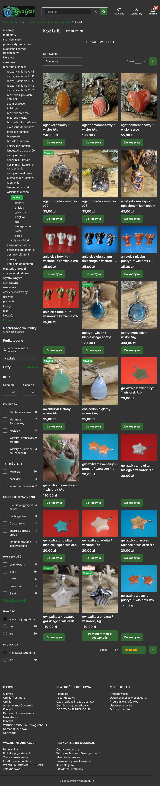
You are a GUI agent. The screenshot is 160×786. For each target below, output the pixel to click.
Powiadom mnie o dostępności (100, 635)
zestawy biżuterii (18, 254)
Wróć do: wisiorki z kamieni (18, 349)
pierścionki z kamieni (20, 177)
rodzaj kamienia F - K (20, 76)
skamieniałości (12, 39)
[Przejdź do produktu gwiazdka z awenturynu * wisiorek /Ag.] (61, 457)
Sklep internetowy (75, 780)
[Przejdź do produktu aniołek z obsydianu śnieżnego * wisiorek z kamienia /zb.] (100, 239)
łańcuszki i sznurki (18, 187)
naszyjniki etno (16, 155)
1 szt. (13, 571)
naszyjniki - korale (18, 159)
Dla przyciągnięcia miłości (21, 507)
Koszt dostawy (65, 697)
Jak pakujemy (65, 765)
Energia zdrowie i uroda (20, 532)
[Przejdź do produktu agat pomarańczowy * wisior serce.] (139, 97)
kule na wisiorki (20, 240)
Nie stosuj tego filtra (22, 619)
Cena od (8, 384)
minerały (8, 30)
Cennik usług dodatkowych (73, 705)
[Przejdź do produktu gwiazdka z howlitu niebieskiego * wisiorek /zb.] (61, 523)
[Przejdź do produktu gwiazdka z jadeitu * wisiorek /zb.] (100, 523)
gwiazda (20, 212)
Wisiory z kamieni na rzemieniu (21, 450)
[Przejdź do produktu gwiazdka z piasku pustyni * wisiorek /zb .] (139, 578)
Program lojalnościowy (124, 701)
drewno (8, 296)
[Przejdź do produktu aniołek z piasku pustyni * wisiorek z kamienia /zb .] (139, 239)
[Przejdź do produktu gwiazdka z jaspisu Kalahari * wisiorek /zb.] (139, 523)
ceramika (9, 62)
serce (18, 235)
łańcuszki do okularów (21, 150)
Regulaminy (10, 749)
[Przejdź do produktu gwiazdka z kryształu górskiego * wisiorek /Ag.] (61, 589)
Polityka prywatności (16, 753)
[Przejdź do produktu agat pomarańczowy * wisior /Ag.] (100, 97)
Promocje (9, 320)
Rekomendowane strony (18, 713)
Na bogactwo (18, 516)
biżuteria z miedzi (14, 268)
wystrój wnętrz (12, 278)
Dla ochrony (17, 523)
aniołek (19, 207)
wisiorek (15, 471)
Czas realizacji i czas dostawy (75, 701)
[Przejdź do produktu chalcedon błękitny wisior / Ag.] (100, 381)
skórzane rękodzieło (16, 273)
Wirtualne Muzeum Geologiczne (23, 725)
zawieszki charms (18, 245)
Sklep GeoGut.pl (12, 22)
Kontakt (8, 709)
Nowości (8, 315)
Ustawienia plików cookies (127, 697)
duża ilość (16, 586)
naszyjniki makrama (19, 173)
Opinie (7, 701)
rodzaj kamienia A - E (20, 71)
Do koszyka (54, 142)
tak (11, 626)
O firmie (8, 693)
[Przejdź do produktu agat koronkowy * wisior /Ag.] (61, 97)
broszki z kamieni (18, 141)
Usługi (7, 306)
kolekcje (12, 108)
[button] (103, 11)
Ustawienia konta (121, 705)
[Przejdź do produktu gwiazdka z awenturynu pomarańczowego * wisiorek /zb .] (100, 447)
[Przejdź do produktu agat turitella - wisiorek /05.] (100, 173)
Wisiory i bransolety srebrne (22, 439)
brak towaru (17, 564)
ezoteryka (9, 287)
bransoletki (14, 136)
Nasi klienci (10, 717)
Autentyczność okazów (18, 705)
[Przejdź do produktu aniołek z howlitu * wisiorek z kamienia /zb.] (61, 239)
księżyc (20, 217)
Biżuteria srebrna (20, 412)
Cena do (28, 384)
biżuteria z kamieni (36, 22)
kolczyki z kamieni (18, 145)
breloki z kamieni (17, 131)
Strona (130, 61)
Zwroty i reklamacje (15, 757)
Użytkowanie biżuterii (17, 761)
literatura (8, 57)
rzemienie (13, 182)
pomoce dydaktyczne (17, 44)
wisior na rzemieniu (22, 486)
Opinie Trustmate (14, 697)
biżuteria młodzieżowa (21, 122)
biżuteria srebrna (18, 113)
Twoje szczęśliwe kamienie (73, 761)
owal (18, 231)
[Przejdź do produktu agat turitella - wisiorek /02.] (61, 173)
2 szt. (13, 579)
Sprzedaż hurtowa (15, 728)
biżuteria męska (17, 117)
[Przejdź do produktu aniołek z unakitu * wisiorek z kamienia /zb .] (61, 294)
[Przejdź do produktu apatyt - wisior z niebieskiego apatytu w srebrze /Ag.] (100, 305)
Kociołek (15, 430)
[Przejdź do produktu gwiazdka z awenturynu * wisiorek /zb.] (139, 370)
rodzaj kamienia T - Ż (20, 90)
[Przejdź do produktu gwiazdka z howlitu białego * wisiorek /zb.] (139, 448)
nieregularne (23, 226)
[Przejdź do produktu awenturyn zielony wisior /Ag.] (61, 381)
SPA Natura (10, 282)
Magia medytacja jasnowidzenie (21, 543)
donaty (19, 202)
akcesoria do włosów (20, 127)
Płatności (62, 693)
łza (17, 221)
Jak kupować (11, 769)
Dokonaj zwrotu (120, 709)
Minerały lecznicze (68, 757)
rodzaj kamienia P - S (20, 85)
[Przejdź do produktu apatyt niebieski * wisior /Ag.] (139, 305)
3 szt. (13, 593)
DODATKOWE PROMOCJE (73, 709)
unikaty (11, 259)
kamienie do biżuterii (20, 263)
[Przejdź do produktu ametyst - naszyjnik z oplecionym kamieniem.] (139, 173)
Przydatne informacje (70, 769)
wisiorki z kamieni (60, 22)
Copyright (9, 732)
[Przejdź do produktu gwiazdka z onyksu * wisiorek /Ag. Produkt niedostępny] (100, 589)
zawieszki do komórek (21, 249)
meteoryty (9, 34)
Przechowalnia (119, 693)
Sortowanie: (50, 53)
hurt (5, 310)
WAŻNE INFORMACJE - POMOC (23, 765)
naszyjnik (15, 478)
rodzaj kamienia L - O (20, 80)
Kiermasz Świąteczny (17, 421)
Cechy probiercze (67, 749)
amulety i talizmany (15, 292)
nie (11, 633)
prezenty (9, 301)
